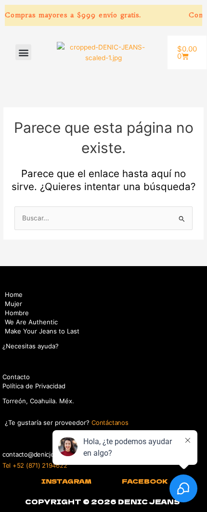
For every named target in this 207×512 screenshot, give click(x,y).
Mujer (13, 303)
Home (14, 294)
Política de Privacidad (33, 386)
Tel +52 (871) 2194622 (34, 465)
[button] (23, 52)
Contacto (16, 377)
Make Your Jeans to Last (42, 331)
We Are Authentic (31, 322)
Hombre (17, 313)
